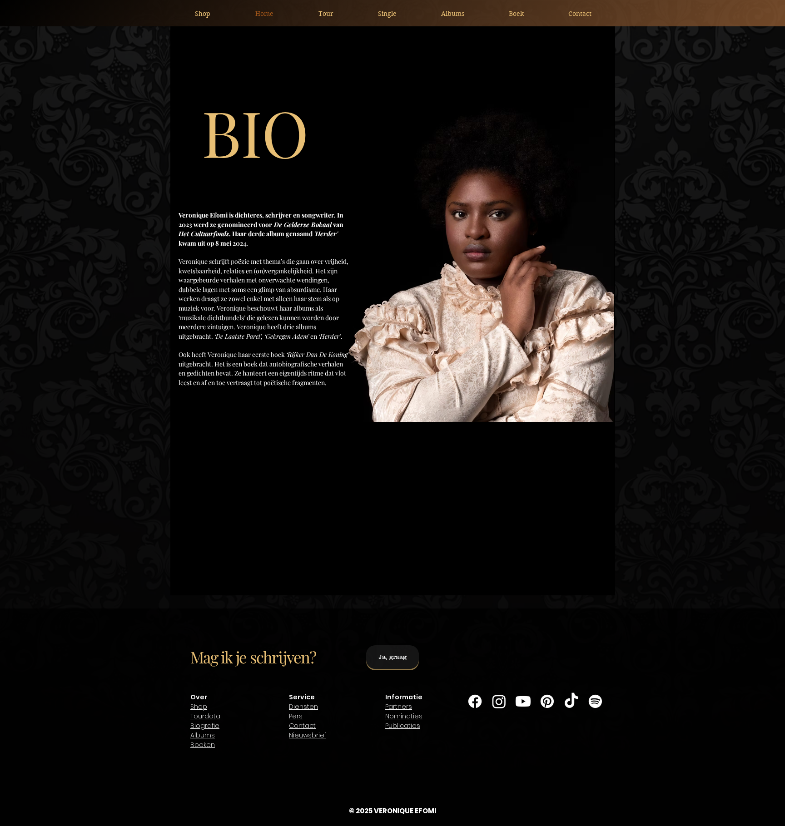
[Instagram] (499, 701)
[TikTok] (571, 701)
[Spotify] (595, 701)
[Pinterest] (547, 701)
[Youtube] (523, 701)
